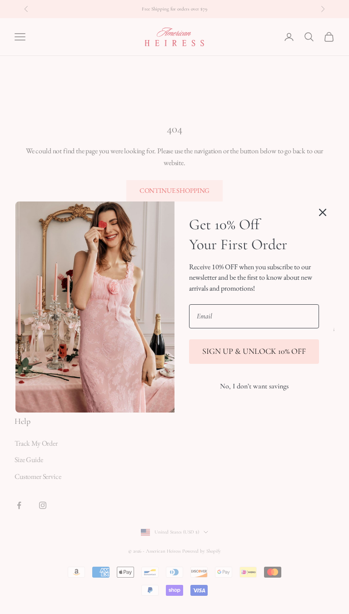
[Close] (323, 212)
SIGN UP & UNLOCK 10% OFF (254, 351)
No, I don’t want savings (254, 386)
